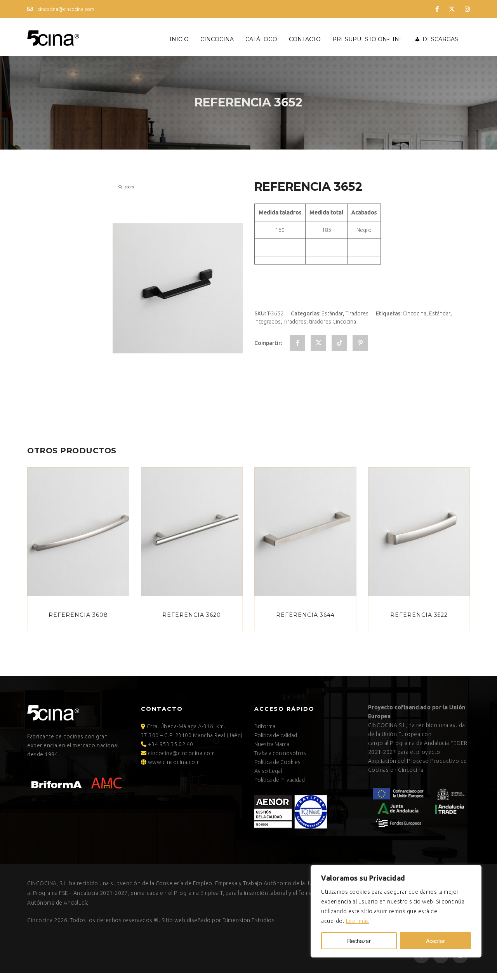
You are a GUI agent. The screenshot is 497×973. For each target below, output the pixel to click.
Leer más (357, 921)
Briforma (264, 726)
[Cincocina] (53, 37)
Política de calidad (275, 735)
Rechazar (359, 941)
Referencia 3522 (419, 614)
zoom (129, 187)
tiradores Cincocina (332, 322)
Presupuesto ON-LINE (367, 39)
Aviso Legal (268, 771)
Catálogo (261, 39)
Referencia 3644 (305, 614)
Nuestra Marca (271, 744)
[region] (396, 911)
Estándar (332, 313)
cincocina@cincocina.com (65, 9)
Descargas (440, 39)
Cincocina (217, 39)
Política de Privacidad (279, 780)
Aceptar (435, 941)
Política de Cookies (277, 762)
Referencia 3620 (191, 614)
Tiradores (357, 313)
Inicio (179, 39)
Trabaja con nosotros (280, 753)
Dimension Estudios (248, 920)
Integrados (267, 322)
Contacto (305, 39)
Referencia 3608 (78, 614)
